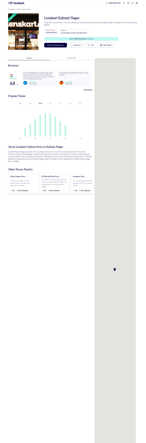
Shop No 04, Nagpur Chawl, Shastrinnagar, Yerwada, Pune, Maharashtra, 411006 (20, 183)
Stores (18, 9)
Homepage (11, 9)
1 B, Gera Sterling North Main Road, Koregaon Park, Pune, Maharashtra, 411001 (84, 183)
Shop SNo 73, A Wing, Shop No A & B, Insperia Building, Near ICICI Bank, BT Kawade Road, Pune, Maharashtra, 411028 (54, 183)
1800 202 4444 (115, 3)
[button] (115, 269)
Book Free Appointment (55, 45)
